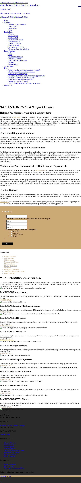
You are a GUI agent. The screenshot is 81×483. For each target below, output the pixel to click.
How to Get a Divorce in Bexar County (21, 72)
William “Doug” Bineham (17, 24)
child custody (16, 117)
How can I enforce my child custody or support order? (26, 76)
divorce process (40, 170)
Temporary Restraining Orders (18, 49)
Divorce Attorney (10, 256)
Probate (11, 62)
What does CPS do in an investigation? (21, 77)
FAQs (6, 68)
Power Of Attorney (14, 58)
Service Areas (8, 66)
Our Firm (7, 22)
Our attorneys (4, 202)
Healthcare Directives (15, 57)
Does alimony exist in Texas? (18, 81)
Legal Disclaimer (10, 464)
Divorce (11, 34)
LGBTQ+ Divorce (14, 43)
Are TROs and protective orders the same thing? (24, 83)
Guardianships (13, 64)
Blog (10, 30)
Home (6, 21)
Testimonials (12, 28)
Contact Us (8, 85)
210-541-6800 (4, 435)
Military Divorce (14, 41)
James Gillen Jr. (13, 26)
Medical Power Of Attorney (17, 60)
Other (15, 236)
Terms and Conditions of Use (14, 468)
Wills (10, 53)
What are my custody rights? (17, 74)
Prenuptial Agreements (16, 47)
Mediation (7, 268)
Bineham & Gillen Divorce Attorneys (12, 425)
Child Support (13, 36)
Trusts (10, 55)
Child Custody (13, 38)
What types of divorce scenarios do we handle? (24, 70)
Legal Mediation (13, 45)
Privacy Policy (9, 466)
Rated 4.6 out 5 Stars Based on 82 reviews (20, 5)
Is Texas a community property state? (20, 79)
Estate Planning (9, 51)
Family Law (8, 32)
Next (7, 244)
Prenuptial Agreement (11, 269)
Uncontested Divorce (15, 39)
